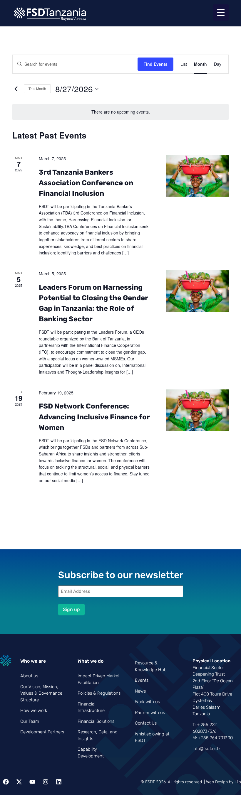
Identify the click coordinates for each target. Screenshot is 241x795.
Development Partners (42, 732)
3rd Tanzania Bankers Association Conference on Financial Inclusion (86, 183)
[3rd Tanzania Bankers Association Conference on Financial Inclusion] (197, 177)
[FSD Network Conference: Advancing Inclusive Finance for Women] (197, 411)
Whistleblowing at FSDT (152, 737)
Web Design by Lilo (223, 781)
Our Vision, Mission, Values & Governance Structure (41, 693)
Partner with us (150, 712)
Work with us (147, 701)
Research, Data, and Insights (98, 735)
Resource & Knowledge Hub (151, 666)
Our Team (29, 721)
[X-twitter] (19, 782)
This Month (37, 88)
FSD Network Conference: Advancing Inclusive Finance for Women (94, 416)
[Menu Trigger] (221, 12)
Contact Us (146, 723)
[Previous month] (15, 88)
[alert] (120, 112)
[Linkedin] (59, 782)
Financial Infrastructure (91, 707)
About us (29, 675)
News (140, 691)
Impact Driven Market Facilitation (99, 679)
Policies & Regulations (99, 693)
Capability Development (91, 753)
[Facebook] (6, 782)
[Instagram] (45, 782)
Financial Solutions (96, 721)
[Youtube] (32, 782)
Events (141, 680)
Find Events (155, 64)
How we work (33, 710)
